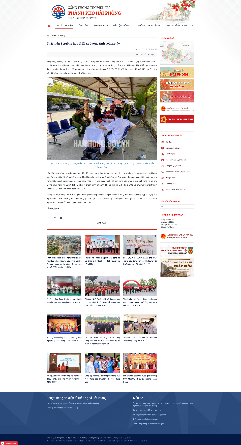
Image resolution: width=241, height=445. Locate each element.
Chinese (94, 18)
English (71, 18)
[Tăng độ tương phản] (145, 54)
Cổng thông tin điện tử (89, 8)
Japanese (79, 18)
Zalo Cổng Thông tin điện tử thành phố (149, 424)
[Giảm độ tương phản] (149, 54)
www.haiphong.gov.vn (95, 438)
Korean (87, 18)
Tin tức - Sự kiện (59, 35)
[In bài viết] (152, 54)
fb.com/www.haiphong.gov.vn (146, 419)
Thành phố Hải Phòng (94, 13)
